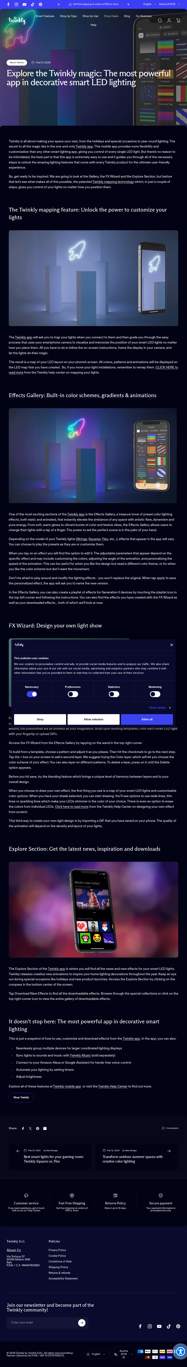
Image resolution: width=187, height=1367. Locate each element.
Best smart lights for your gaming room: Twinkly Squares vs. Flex (54, 1159)
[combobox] (150, 4)
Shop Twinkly (21, 1097)
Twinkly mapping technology (113, 182)
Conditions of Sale (60, 1261)
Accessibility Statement (63, 1278)
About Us (14, 1250)
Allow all (147, 719)
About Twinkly (17, 63)
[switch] (73, 694)
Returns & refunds (59, 1273)
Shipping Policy (58, 1267)
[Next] (128, 4)
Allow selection (93, 719)
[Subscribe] (81, 1323)
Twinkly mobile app (67, 1086)
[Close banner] (171, 645)
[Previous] (59, 4)
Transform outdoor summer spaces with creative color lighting (133, 1159)
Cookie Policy (57, 1256)
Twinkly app (23, 337)
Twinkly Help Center (112, 1086)
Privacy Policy (57, 1250)
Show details (157, 707)
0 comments (172, 1128)
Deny (40, 719)
